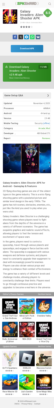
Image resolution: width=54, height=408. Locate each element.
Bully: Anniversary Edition (10, 340)
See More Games (44, 294)
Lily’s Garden (27, 391)
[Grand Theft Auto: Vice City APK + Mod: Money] (44, 329)
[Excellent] (32, 27)
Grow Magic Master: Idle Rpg (44, 391)
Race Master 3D (10, 391)
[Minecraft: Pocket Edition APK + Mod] (27, 306)
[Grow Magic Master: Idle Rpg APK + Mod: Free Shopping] (44, 382)
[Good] (26, 27)
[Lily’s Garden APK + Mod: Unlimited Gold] (27, 382)
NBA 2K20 (26, 339)
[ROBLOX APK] (27, 358)
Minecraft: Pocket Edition (27, 317)
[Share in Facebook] (15, 37)
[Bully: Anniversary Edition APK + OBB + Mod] (10, 329)
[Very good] (29, 27)
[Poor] (21, 27)
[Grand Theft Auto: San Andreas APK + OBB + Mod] (10, 306)
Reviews (46, 138)
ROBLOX (27, 368)
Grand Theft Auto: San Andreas (10, 317)
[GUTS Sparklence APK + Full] (10, 358)
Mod (48, 128)
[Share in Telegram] (26, 37)
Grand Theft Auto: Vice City (44, 340)
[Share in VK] (38, 37)
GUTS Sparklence (9, 368)
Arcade (41, 128)
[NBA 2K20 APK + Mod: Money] (27, 329)
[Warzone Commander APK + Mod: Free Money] (44, 358)
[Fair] (24, 27)
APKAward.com (27, 3)
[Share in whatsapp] (32, 37)
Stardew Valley (44, 316)
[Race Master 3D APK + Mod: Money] (10, 382)
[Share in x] (20, 37)
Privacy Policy (26, 404)
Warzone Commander (44, 368)
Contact (37, 404)
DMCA (17, 404)
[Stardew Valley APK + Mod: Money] (44, 306)
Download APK (27, 48)
